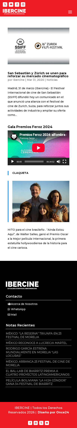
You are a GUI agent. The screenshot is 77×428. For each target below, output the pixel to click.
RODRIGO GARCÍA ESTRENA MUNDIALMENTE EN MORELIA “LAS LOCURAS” (32, 352)
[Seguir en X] (5, 4)
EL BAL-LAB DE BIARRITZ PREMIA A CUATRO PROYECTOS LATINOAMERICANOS (38, 372)
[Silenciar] (58, 161)
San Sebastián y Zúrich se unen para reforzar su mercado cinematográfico (38, 74)
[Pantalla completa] (64, 161)
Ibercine (18, 80)
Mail (14, 314)
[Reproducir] (12, 161)
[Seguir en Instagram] (23, 4)
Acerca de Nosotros (24, 304)
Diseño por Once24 (53, 412)
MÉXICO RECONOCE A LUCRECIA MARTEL (36, 343)
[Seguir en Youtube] (11, 4)
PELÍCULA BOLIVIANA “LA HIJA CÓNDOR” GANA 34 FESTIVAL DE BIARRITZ (36, 382)
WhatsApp (18, 309)
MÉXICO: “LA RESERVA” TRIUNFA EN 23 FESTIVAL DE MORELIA (33, 335)
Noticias (52, 80)
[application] (38, 147)
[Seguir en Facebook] (17, 4)
